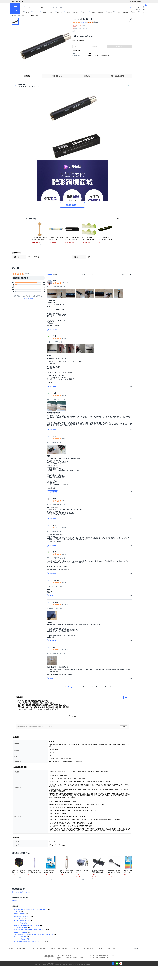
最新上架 (56, 274)
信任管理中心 (51, 948)
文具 (19, 16)
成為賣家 (144, 1)
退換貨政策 (43, 948)
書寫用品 (24, 16)
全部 (42, 7)
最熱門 (49, 274)
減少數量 (79, 45)
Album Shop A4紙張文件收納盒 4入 (22, 939)
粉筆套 (38, 16)
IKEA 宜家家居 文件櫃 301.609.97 (22, 916)
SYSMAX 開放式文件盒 (19, 914)
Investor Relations (20, 948)
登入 (130, 1)
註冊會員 (134, 1)
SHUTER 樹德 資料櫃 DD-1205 (21, 920)
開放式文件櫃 (17, 911)
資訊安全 (79, 948)
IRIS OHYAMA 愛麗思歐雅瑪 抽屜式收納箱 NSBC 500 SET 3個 (29, 941)
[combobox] (126, 274)
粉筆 (13, 892)
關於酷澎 (11, 948)
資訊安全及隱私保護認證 (90, 948)
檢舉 (124, 726)
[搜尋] (131, 7)
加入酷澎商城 (102, 948)
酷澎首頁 (14, 16)
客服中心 (139, 1)
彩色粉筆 (14, 900)
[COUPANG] (49, 956)
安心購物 (72, 948)
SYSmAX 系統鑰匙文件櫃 (20, 936)
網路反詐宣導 (111, 948)
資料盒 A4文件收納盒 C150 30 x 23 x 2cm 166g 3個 (26, 925)
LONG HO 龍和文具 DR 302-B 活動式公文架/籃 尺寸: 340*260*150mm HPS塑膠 (33, 934)
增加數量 (79, 47)
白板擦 (28, 892)
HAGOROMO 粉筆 (18, 918)
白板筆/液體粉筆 (20, 892)
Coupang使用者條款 (33, 948)
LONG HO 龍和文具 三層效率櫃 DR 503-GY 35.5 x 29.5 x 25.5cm (30, 930)
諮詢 (126, 697)
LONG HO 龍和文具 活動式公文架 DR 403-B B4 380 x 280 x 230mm (30, 909)
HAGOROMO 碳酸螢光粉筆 (20, 923)
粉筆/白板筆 (31, 16)
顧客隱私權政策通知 (63, 948)
